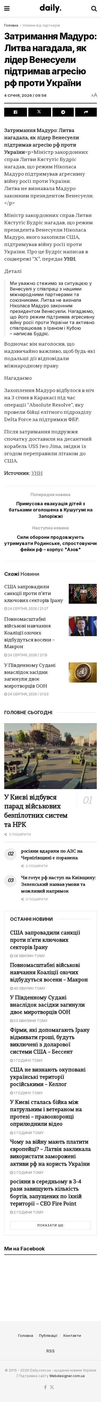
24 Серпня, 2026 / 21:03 (28, 694)
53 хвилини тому (30, 1021)
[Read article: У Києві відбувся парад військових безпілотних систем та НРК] (50, 756)
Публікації (48, 1335)
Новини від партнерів (41, 25)
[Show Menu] (7, 8)
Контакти (72, 1335)
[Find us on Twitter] (52, 1387)
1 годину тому (28, 1060)
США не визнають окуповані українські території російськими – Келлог (48, 1077)
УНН (37, 473)
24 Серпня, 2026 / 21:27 (27, 608)
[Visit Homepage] (50, 8)
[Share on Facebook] (15, 112)
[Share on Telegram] (63, 112)
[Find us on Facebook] (45, 1387)
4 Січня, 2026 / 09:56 (25, 95)
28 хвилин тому (29, 956)
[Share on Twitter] (39, 112)
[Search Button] (94, 8)
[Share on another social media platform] (86, 112)
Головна (11, 25)
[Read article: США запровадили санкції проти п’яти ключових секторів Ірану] (83, 594)
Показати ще (50, 1225)
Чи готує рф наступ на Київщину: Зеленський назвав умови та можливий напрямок (58, 885)
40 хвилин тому (29, 988)
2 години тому (28, 1133)
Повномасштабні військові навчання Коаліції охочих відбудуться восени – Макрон (29, 633)
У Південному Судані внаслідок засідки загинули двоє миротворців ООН (47, 1005)
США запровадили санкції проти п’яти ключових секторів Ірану (33, 594)
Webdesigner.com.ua (67, 1376)
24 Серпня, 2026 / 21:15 (27, 655)
